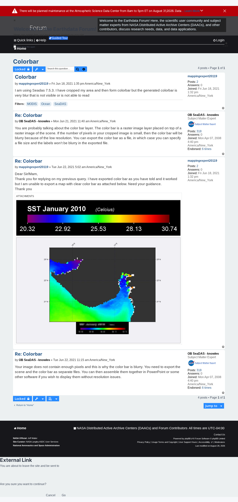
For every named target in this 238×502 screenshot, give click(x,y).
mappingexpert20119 (202, 76)
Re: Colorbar (28, 115)
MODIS (32, 103)
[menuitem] (130, 428)
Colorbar (26, 61)
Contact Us (219, 434)
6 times (206, 149)
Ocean (45, 103)
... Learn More (190, 11)
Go (64, 495)
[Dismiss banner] (224, 11)
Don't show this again (26, 47)
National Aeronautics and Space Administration (36, 445)
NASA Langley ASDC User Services (42, 442)
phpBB (188, 438)
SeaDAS (60, 103)
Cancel (50, 495)
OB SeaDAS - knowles (203, 114)
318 (199, 131)
